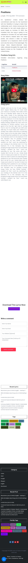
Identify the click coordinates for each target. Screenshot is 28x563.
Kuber (12, 527)
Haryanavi (4, 427)
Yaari (18, 524)
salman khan (5, 524)
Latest (2, 473)
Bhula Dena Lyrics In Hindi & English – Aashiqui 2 (13, 390)
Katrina (12, 424)
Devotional (3, 486)
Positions (14, 68)
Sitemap (21, 558)
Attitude (12, 427)
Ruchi (3, 16)
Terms (10, 558)
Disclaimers (15, 558)
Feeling (18, 424)
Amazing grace (21, 527)
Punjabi (3, 478)
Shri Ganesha (13, 421)
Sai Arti (13, 524)
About (8, 556)
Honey (21, 421)
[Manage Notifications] (4, 559)
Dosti (18, 427)
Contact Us (14, 556)
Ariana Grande (16, 71)
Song (3, 424)
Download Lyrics (14, 309)
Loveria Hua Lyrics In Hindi (7, 397)
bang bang (5, 421)
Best (24, 531)
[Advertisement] (14, 242)
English (2, 483)
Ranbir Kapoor (17, 531)
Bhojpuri (3, 481)
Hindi (2, 476)
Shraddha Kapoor (6, 531)
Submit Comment (8, 349)
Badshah (4, 534)
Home (2, 6)
